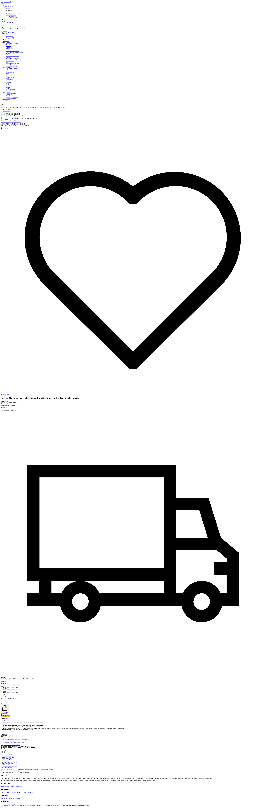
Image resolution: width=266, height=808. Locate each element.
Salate (7, 83)
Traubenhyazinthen (10, 61)
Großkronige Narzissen (8, 754)
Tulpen (7, 62)
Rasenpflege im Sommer (16, 792)
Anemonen (8, 46)
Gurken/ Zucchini (10, 72)
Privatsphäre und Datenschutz (44, 804)
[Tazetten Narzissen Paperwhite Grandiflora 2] (11, 122)
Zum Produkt (3, 751)
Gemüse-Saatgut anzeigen (11, 68)
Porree (7, 78)
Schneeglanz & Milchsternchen (13, 58)
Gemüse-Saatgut (7, 67)
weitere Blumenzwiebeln (11, 64)
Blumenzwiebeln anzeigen (12, 43)
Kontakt (13, 786)
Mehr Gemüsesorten (10, 89)
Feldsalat (8, 71)
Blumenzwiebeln (7, 42)
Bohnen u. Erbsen (10, 69)
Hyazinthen (8, 49)
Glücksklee (5, 100)
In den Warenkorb (4, 712)
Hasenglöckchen (9, 48)
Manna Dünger (9, 36)
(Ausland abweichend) (33, 678)
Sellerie (7, 84)
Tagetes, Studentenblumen (12, 97)
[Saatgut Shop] (5, 2)
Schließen (3, 806)
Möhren (8, 76)
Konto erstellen (12, 16)
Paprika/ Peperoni (10, 77)
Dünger (5, 33)
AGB (36, 804)
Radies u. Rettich (10, 81)
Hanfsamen (5, 39)
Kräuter (7, 73)
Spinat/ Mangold (9, 85)
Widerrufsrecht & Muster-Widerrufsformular (25, 804)
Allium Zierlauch (10, 44)
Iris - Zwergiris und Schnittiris (12, 51)
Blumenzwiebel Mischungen (12, 63)
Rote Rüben (8, 82)
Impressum (53, 804)
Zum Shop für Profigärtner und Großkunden (10, 798)
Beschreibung (6, 718)
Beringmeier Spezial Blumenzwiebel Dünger (10, 745)
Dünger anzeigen (10, 34)
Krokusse (8, 53)
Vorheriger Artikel (7, 109)
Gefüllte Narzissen (7, 758)
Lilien (7, 54)
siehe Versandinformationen (85, 805)
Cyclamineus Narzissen (8, 759)
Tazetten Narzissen (7, 767)
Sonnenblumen (9, 95)
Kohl (7, 74)
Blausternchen (9, 47)
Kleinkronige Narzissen (8, 757)
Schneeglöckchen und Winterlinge (13, 59)
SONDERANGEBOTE (8, 32)
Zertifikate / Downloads (6, 786)
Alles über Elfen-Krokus (27, 792)
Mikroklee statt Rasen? (6, 792)
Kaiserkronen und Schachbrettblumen (14, 52)
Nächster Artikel (6, 111)
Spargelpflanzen (9, 79)
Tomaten (8, 87)
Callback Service (18, 786)
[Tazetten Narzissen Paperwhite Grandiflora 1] (11, 120)
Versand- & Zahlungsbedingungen (8, 804)
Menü (2, 25)
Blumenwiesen (6, 99)
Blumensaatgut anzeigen (11, 93)
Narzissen (8, 57)
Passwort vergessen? (13, 17)
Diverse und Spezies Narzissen (10, 766)
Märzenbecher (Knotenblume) (12, 56)
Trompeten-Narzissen (8, 756)
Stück (2, 702)
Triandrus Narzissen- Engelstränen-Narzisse (12, 764)
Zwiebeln (8, 88)
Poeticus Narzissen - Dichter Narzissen (11, 761)
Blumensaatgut (6, 92)
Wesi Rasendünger (10, 37)
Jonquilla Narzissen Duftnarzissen (10, 762)
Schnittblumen (9, 94)
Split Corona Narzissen (8, 763)
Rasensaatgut (6, 41)
